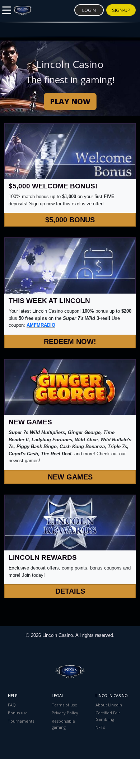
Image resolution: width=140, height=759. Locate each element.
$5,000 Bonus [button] (70, 220)
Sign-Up (121, 10)
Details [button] (70, 591)
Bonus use (18, 712)
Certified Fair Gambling (107, 716)
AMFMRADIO (41, 325)
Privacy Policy (65, 712)
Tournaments (21, 721)
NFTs (100, 727)
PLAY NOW (70, 101)
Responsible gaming (63, 724)
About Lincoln (108, 704)
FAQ (12, 704)
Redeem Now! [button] (70, 341)
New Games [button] (70, 477)
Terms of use (64, 704)
